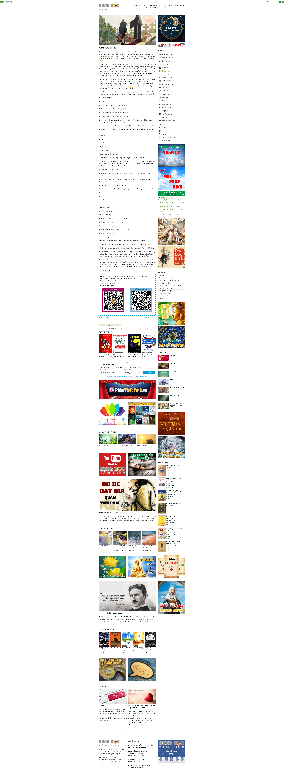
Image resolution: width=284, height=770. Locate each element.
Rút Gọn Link (166, 134)
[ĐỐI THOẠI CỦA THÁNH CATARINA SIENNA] (171, 613)
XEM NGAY (149, 372)
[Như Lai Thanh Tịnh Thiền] (142, 579)
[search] (280, 2)
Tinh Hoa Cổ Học (167, 107)
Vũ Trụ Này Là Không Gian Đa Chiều (170, 278)
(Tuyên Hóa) (175, 491)
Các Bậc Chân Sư (167, 114)
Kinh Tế (118, 325)
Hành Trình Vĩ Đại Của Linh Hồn (107, 445)
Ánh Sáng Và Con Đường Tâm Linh (169, 280)
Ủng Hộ (164, 124)
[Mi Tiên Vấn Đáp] (171, 434)
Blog (163, 130)
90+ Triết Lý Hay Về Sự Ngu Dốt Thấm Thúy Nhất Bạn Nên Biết (112, 706)
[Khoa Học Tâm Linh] (7, 2)
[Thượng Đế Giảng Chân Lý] (171, 166)
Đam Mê (172, 355)
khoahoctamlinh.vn (110, 757)
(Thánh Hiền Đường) (174, 466)
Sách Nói (164, 127)
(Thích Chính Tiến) (175, 504)
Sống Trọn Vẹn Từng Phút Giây (145, 445)
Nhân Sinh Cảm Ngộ (165, 293)
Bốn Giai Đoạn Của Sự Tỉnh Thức (169, 214)
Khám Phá (165, 97)
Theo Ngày (162, 194)
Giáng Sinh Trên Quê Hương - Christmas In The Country (119, 548)
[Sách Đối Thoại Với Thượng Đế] (142, 681)
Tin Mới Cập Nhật (167, 54)
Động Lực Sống (166, 110)
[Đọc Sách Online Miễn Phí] (142, 425)
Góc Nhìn (162, 211)
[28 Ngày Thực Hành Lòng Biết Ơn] (142, 696)
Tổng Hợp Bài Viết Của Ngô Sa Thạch (170, 285)
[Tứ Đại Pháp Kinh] (171, 189)
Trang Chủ (101, 13)
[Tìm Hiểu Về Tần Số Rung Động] (127, 582)
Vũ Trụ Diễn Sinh (164, 283)
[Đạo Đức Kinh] (171, 268)
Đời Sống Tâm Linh (167, 77)
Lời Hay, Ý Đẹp (163, 298)
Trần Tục (102, 325)
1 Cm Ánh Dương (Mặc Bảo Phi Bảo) (127, 648)
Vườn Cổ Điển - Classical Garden (146, 547)
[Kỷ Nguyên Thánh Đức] (171, 348)
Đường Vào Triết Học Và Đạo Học (169, 291)
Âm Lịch (164, 117)
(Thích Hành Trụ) (175, 516)
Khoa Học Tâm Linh (168, 57)
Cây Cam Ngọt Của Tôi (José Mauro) (104, 648)
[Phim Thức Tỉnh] (127, 399)
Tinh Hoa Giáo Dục (167, 84)
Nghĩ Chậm (173, 371)
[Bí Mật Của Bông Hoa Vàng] (113, 579)
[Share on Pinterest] (155, 329)
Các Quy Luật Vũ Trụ (165, 275)
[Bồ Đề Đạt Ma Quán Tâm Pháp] (127, 480)
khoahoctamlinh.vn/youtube (113, 760)
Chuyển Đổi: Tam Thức (167, 197)
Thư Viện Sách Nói (167, 140)
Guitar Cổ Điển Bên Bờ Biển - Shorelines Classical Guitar (134, 548)
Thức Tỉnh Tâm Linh (112, 13)
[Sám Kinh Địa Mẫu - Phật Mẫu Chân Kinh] (171, 324)
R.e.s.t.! (172, 379)
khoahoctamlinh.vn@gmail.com (113, 762)
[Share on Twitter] (143, 329)
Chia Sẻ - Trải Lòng (164, 296)
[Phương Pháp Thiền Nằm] (142, 476)
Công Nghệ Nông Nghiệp (169, 137)
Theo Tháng (180, 194)
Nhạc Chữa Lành (167, 64)
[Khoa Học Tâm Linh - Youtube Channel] (113, 476)
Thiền (163, 100)
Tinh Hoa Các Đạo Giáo (166, 288)
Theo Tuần (171, 194)
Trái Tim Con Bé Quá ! (176, 395)
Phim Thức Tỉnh (166, 67)
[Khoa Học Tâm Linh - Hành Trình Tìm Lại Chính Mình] (171, 42)
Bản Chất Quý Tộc (175, 363)
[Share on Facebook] (140, 329)
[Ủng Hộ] (171, 47)
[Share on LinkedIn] (151, 329)
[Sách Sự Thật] (171, 577)
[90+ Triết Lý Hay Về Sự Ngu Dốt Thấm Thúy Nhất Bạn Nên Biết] (113, 696)
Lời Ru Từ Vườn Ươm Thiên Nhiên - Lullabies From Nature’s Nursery (105, 548)
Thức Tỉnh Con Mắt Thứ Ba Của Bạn (170, 206)
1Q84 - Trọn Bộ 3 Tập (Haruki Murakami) (138, 649)
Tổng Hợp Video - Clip (168, 120)
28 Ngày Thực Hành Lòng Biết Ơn (140, 705)
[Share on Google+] (148, 329)
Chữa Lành (165, 87)
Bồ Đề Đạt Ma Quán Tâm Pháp (110, 512)
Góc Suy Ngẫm (166, 94)
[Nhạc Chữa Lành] (113, 425)
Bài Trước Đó (105, 317)
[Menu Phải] (282, 2)
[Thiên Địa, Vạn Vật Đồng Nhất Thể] (171, 458)
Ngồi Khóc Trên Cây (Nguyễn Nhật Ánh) (115, 649)
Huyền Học (165, 91)
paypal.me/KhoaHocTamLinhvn (143, 765)
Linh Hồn (166, 74)
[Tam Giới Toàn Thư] (171, 244)
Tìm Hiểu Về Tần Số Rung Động (110, 613)
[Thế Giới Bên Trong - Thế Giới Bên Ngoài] (113, 681)
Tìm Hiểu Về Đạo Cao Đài (177, 387)
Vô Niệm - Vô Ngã (123, 445)
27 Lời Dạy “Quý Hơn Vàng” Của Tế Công (171, 209)
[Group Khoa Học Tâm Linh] (171, 762)
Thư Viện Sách (166, 61)
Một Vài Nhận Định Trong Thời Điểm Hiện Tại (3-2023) (177, 405)
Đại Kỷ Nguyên (166, 81)
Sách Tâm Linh (166, 104)
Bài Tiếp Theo (149, 317)
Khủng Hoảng (110, 325)
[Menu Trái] (1, 2)
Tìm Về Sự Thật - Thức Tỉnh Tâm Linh (170, 200)
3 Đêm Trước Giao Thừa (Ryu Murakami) (150, 649)
